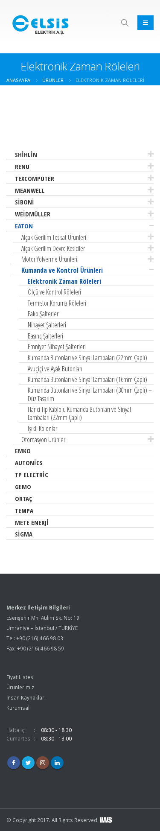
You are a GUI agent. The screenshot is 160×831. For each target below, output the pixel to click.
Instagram (42, 762)
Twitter (28, 762)
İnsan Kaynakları (26, 697)
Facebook (13, 762)
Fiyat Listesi (20, 677)
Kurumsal (17, 707)
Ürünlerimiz (20, 687)
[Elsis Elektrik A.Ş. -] (41, 22)
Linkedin (57, 762)
